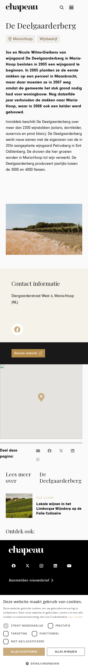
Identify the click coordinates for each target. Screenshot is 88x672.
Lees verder (75, 617)
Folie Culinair (45, 498)
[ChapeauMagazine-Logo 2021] (22, 7)
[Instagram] (41, 566)
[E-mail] (38, 451)
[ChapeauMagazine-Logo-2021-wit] (26, 550)
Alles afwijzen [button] (66, 651)
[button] (62, 7)
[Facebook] (13, 566)
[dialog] (44, 633)
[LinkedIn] (55, 566)
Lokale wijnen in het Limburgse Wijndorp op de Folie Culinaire (58, 508)
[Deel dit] (49, 451)
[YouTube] (69, 566)
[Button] (17, 329)
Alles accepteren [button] (24, 651)
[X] (27, 566)
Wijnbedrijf (48, 39)
